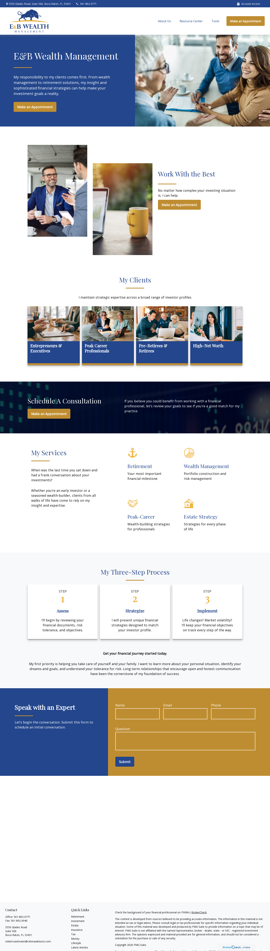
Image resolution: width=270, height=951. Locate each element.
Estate (75, 925)
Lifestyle (76, 943)
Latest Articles (79, 947)
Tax (73, 934)
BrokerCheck (199, 912)
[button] (164, 21)
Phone (216, 705)
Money (75, 938)
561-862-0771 (88, 4)
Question (122, 729)
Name (120, 705)
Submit (125, 761)
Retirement (77, 916)
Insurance (77, 930)
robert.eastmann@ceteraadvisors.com (28, 941)
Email (167, 705)
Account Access (250, 4)
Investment (77, 921)
